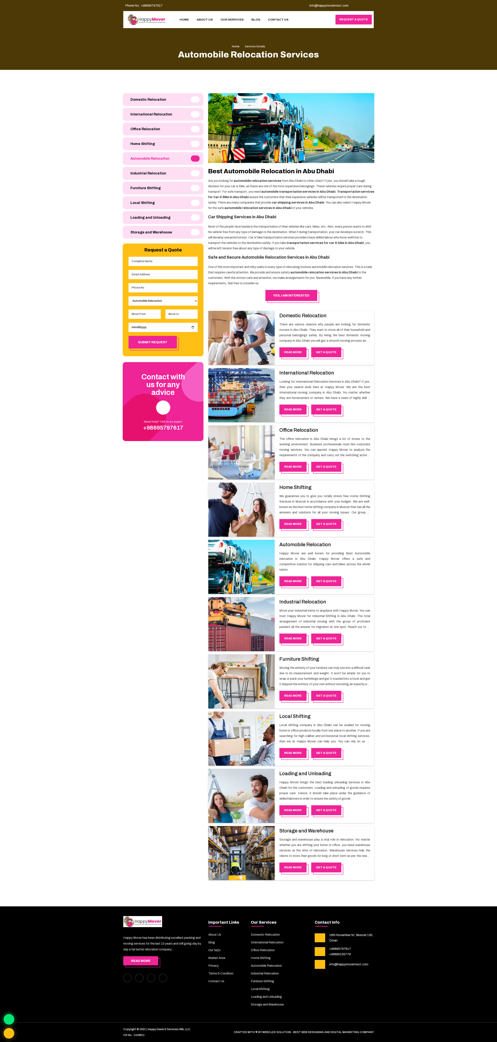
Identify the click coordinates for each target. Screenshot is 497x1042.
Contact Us (216, 981)
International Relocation (306, 372)
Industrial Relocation (302, 601)
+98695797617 (152, 5)
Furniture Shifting (299, 659)
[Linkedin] (163, 978)
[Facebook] (127, 978)
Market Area (216, 958)
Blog (255, 19)
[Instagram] (139, 978)
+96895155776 (340, 954)
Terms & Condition (220, 973)
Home (184, 19)
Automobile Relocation (305, 544)
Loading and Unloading (305, 773)
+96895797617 (340, 948)
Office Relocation (298, 430)
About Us (214, 934)
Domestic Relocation (303, 315)
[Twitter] (151, 978)
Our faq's (214, 950)
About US (205, 19)
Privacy (213, 965)
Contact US (278, 19)
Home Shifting (295, 487)
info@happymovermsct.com (348, 964)
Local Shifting (294, 716)
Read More (140, 960)
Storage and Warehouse (306, 830)
